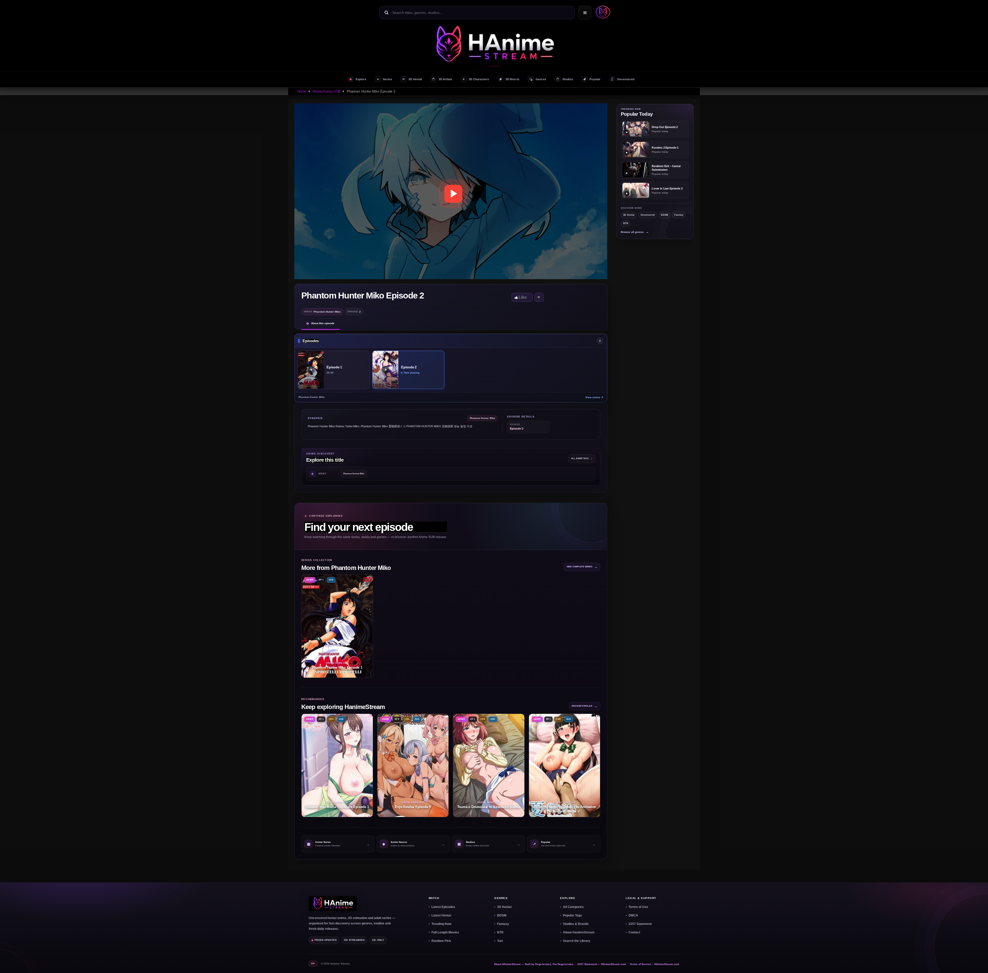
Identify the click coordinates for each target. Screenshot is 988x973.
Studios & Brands (576, 924)
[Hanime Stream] (602, 13)
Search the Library (576, 941)
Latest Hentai (441, 915)
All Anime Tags (582, 458)
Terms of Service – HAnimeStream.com (654, 964)
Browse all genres (635, 232)
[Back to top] (978, 963)
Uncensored (648, 215)
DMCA (633, 915)
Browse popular (584, 706)
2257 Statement (640, 924)
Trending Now (441, 924)
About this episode (322, 323)
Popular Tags (572, 915)
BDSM (664, 215)
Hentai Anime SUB (326, 91)
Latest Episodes (443, 907)
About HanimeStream (579, 932)
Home (301, 91)
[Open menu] (585, 13)
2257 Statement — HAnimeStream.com (601, 964)
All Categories (573, 907)
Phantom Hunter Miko (353, 473)
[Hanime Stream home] (333, 903)
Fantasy (678, 215)
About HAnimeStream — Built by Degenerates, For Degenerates (534, 964)
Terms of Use (638, 907)
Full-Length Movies (445, 932)
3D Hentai (628, 215)
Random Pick (441, 941)
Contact (634, 932)
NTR (625, 223)
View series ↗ (594, 397)
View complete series (582, 567)
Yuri (500, 941)
